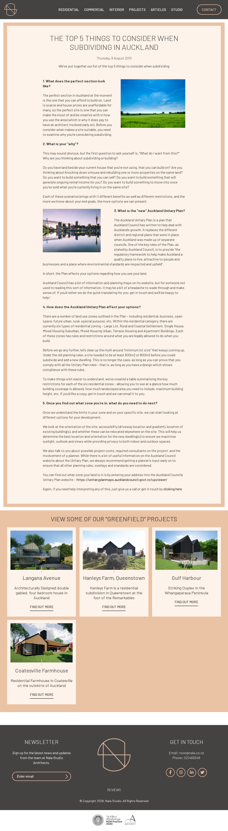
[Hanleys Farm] (114, 550)
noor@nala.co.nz (186, 753)
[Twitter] (202, 772)
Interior (116, 10)
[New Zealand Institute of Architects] (114, 821)
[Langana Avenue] (41, 550)
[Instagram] (181, 772)
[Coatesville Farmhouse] (41, 642)
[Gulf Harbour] (186, 550)
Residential (68, 10)
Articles (158, 10)
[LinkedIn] (191, 772)
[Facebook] (170, 772)
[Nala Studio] (114, 770)
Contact (209, 10)
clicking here (173, 489)
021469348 (186, 758)
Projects (137, 10)
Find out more (41, 607)
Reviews (114, 790)
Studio (177, 10)
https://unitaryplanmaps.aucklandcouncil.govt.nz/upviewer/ (122, 479)
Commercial (94, 10)
